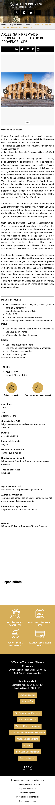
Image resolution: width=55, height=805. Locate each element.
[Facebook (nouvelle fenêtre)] (24, 767)
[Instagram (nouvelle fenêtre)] (30, 767)
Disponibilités (38, 50)
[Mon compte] (24, 12)
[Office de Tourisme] (27, 9)
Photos (16, 50)
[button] (31, 12)
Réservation (27, 50)
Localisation (33, 50)
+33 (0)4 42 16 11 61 (17, 12)
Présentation (22, 50)
